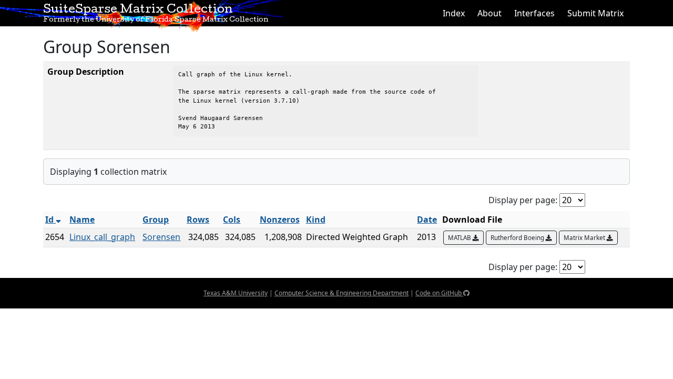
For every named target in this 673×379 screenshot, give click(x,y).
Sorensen (161, 237)
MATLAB (460, 238)
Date (427, 219)
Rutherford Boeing (518, 238)
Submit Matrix (595, 13)
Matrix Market (585, 238)
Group (155, 219)
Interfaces (534, 13)
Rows (198, 219)
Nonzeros (280, 219)
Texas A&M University (235, 292)
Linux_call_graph (102, 237)
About (489, 13)
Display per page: (522, 200)
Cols (231, 219)
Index (454, 13)
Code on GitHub (439, 292)
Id (50, 219)
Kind (315, 219)
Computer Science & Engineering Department (341, 292)
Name (82, 219)
